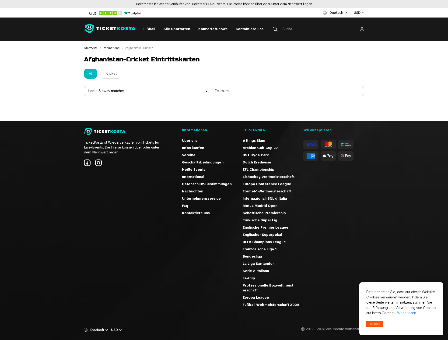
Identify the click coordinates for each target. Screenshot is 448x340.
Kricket (111, 73)
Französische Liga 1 (260, 249)
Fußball (149, 29)
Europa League (256, 297)
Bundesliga (252, 256)
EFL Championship (258, 169)
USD (357, 12)
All (90, 73)
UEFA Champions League (264, 242)
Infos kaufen (193, 147)
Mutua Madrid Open (260, 205)
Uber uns (189, 140)
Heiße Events (193, 169)
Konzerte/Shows (213, 29)
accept (375, 324)
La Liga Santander (258, 263)
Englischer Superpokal (262, 234)
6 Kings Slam (254, 140)
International (112, 48)
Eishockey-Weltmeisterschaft (268, 176)
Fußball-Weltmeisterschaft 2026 (271, 304)
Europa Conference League (267, 184)
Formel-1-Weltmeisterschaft (267, 191)
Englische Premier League (265, 227)
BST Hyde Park (256, 155)
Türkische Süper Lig (260, 220)
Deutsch (336, 12)
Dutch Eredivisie (257, 162)
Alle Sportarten (176, 29)
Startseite (91, 48)
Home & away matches (106, 91)
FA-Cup (249, 278)
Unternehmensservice (201, 198)
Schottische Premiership (264, 213)
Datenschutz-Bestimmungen (207, 184)
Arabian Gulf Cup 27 (260, 147)
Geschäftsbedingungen (203, 162)
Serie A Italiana (256, 271)
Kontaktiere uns (249, 29)
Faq (185, 205)
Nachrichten (192, 191)
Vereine (189, 155)
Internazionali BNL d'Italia (265, 198)
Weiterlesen (406, 313)
